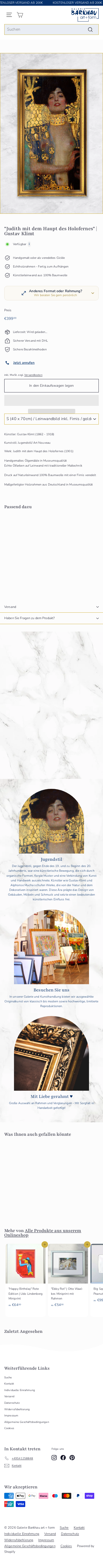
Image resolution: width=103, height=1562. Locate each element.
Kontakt (9, 1384)
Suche (8, 1377)
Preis (8, 310)
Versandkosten (33, 375)
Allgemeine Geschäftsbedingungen (26, 1422)
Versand (10, 607)
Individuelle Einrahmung (19, 1390)
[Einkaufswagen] (20, 14)
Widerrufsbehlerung (17, 1409)
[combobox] (51, 29)
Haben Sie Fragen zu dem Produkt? (29, 618)
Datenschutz (12, 1403)
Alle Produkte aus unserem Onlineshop (42, 1233)
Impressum (11, 1415)
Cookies (9, 1428)
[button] (51, 400)
